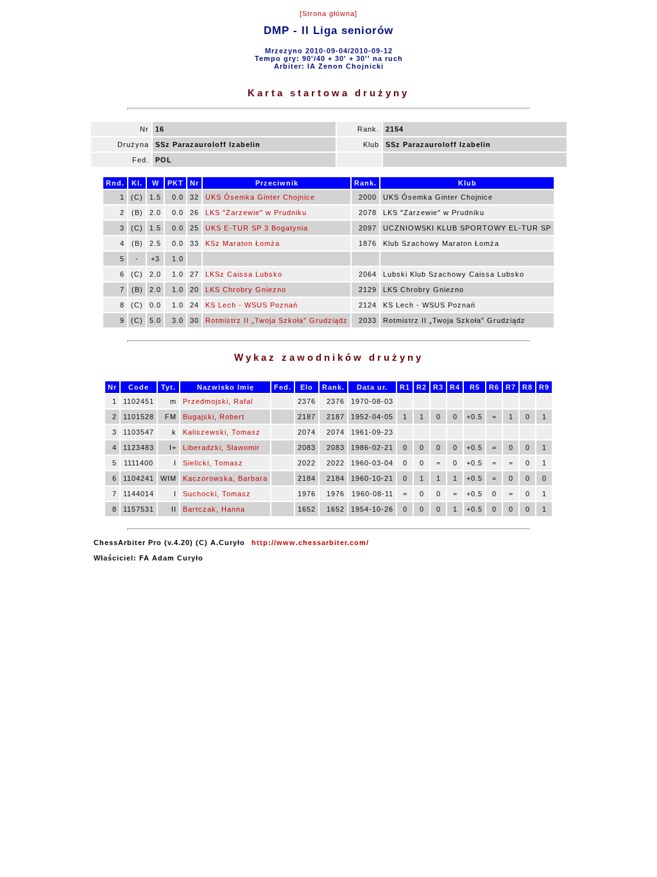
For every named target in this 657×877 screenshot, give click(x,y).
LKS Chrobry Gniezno (245, 289)
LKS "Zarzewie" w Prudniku (256, 212)
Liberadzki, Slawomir (221, 447)
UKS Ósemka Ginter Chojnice (260, 197)
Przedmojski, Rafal (218, 401)
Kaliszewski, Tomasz (221, 432)
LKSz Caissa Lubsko (243, 274)
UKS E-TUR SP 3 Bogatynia (256, 228)
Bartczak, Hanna (214, 509)
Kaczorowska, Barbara (225, 478)
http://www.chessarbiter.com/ (310, 542)
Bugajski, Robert (213, 417)
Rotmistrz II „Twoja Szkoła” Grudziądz (276, 320)
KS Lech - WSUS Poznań (251, 305)
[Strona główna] (328, 13)
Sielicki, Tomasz (213, 463)
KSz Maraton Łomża (242, 243)
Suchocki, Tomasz (217, 494)
